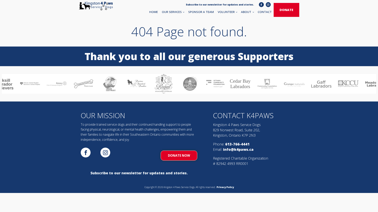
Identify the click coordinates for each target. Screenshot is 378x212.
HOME (153, 12)
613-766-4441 (237, 144)
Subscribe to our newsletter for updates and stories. (139, 173)
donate (286, 10)
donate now (179, 155)
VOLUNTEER (226, 12)
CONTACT (265, 12)
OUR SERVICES (172, 12)
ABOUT (246, 12)
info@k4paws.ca (238, 149)
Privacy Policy (225, 187)
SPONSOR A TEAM (201, 12)
